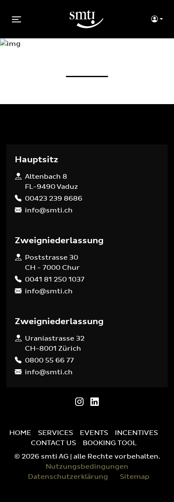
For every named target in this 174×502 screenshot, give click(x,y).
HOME (20, 433)
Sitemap (135, 476)
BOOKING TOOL (110, 443)
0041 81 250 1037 (54, 279)
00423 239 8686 (53, 198)
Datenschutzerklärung (68, 476)
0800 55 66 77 (49, 360)
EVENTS (94, 433)
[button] (157, 19)
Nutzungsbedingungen (87, 466)
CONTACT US (53, 443)
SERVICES (55, 433)
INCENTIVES (136, 433)
